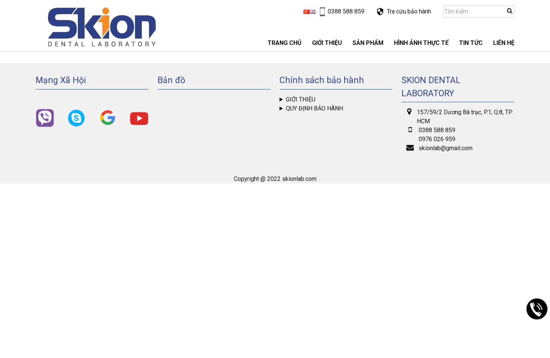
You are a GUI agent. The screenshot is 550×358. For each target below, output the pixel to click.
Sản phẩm (368, 42)
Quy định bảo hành (314, 108)
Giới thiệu (300, 99)
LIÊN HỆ (503, 42)
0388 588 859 (437, 130)
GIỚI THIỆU (327, 42)
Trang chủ (285, 42)
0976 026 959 (437, 139)
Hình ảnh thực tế (421, 42)
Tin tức (471, 42)
